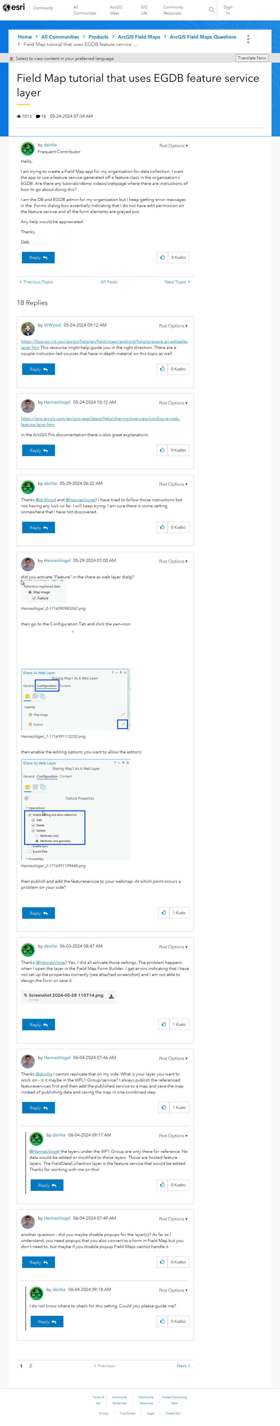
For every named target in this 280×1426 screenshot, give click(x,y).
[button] (173, 146)
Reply (35, 257)
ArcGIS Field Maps (139, 37)
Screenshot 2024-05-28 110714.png (66, 995)
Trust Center (128, 1413)
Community (43, 7)
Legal (150, 1413)
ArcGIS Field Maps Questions (203, 37)
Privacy (103, 1413)
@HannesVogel (81, 500)
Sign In (228, 10)
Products (98, 37)
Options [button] (248, 39)
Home (25, 37)
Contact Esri (173, 1413)
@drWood (46, 500)
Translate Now (252, 58)
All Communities (85, 10)
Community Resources (173, 10)
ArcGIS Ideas (116, 10)
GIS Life (144, 10)
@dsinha (44, 1074)
